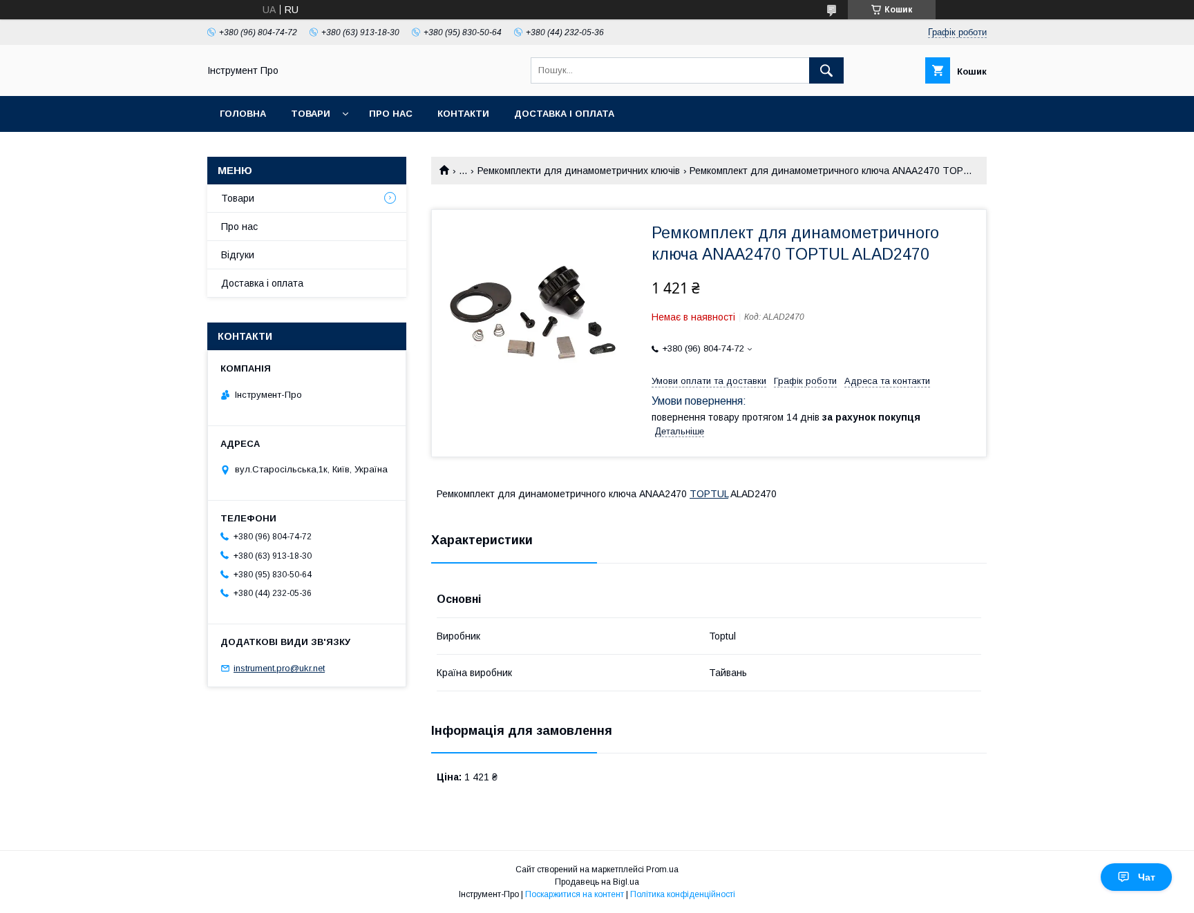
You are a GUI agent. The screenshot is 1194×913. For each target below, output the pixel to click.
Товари (310, 113)
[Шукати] (826, 70)
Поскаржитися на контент (574, 894)
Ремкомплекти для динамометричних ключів (578, 170)
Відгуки (237, 254)
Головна (243, 113)
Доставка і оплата (564, 113)
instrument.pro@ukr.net (279, 668)
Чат (1146, 877)
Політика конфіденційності (682, 894)
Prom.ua (662, 869)
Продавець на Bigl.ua (597, 882)
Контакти (463, 113)
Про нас (391, 113)
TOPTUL (709, 493)
